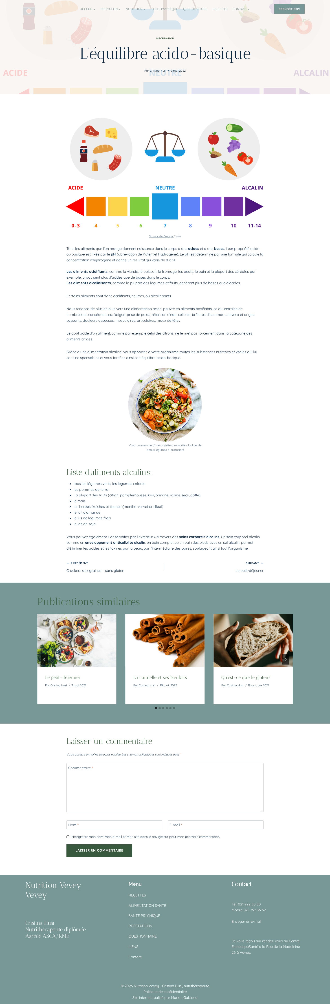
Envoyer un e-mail (247, 921)
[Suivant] (285, 659)
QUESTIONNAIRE (195, 9)
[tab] (156, 708)
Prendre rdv (289, 9)
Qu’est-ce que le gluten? (246, 677)
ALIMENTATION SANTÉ (147, 905)
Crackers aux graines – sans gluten (95, 567)
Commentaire (80, 767)
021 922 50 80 (249, 904)
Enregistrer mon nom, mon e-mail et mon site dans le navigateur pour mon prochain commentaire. (145, 837)
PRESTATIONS (140, 926)
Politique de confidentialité (165, 991)
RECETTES (220, 9)
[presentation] (77, 640)
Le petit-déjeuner (249, 567)
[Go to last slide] (44, 659)
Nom (73, 825)
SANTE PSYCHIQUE (144, 915)
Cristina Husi (158, 70)
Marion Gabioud (184, 997)
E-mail (175, 825)
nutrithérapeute (196, 986)
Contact (135, 957)
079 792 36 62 (255, 910)
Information (165, 38)
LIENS (133, 946)
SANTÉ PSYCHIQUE (164, 9)
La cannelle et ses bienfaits (160, 677)
